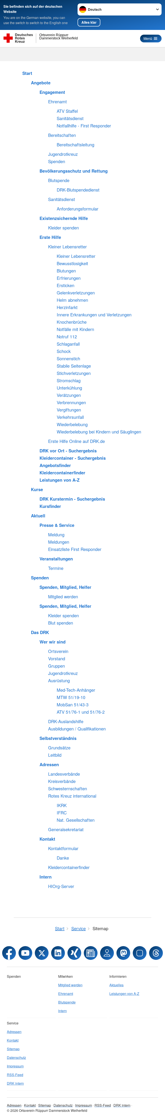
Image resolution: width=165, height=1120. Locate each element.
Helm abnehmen (72, 300)
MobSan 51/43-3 (73, 704)
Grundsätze (59, 747)
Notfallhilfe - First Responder (84, 125)
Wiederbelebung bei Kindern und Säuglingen (99, 431)
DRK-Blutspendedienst (78, 189)
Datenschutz (16, 1057)
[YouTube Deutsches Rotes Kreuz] (25, 953)
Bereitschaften (62, 135)
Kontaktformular (63, 848)
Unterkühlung (69, 387)
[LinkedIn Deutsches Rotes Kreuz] (58, 953)
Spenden (56, 161)
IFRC (62, 812)
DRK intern (15, 1083)
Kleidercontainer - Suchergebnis (73, 458)
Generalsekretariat (66, 829)
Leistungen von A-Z (59, 480)
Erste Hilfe (50, 237)
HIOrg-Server (61, 886)
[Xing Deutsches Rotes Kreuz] (74, 953)
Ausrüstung (59, 680)
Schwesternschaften (67, 788)
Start (27, 73)
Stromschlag (69, 380)
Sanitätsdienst (70, 118)
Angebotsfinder (55, 465)
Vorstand (56, 658)
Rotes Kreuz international (72, 795)
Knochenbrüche (72, 322)
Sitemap (13, 1048)
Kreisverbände (62, 781)
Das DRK (40, 632)
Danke (63, 857)
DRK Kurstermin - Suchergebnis (72, 498)
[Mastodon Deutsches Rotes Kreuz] (123, 953)
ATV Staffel (67, 111)
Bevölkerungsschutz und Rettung (74, 170)
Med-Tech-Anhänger (76, 690)
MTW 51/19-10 (71, 697)
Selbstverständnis (58, 738)
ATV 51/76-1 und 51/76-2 (81, 712)
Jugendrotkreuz (63, 154)
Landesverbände (64, 774)
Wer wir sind (53, 641)
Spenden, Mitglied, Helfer (65, 587)
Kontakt (47, 839)
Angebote (40, 82)
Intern (46, 876)
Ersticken (65, 285)
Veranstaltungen (56, 558)
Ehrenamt (57, 101)
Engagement (52, 92)
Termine (55, 568)
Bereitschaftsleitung (75, 144)
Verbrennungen (71, 402)
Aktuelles (116, 984)
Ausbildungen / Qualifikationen (77, 728)
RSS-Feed (15, 1074)
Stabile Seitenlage (74, 365)
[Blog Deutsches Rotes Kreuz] (91, 953)
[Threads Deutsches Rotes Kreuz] (156, 953)
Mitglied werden (63, 596)
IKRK (62, 805)
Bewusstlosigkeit (72, 263)
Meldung (56, 534)
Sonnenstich (68, 358)
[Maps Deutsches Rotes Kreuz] (107, 953)
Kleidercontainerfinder (62, 472)
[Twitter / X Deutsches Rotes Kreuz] (42, 953)
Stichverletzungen (74, 373)
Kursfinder (50, 506)
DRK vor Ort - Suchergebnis (68, 450)
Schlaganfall (68, 344)
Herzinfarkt (67, 307)
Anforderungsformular (77, 208)
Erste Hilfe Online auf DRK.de (76, 441)
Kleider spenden (63, 227)
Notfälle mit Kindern (75, 329)
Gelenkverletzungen (76, 292)
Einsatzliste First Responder (74, 549)
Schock (64, 351)
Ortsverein (58, 651)
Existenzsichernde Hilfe (64, 218)
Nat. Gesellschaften (76, 820)
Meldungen (58, 542)
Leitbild (54, 755)
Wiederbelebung (72, 424)
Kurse (37, 489)
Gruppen (56, 665)
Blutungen (66, 270)
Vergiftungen (69, 409)
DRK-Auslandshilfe (65, 721)
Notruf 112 (67, 336)
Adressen (49, 764)
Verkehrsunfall (70, 417)
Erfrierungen (69, 278)
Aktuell (38, 515)
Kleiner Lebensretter (67, 246)
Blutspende (58, 180)
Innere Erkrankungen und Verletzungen (94, 314)
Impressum (15, 1066)
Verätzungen (69, 395)
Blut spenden (60, 622)
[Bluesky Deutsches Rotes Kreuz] (140, 953)
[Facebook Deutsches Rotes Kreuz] (9, 953)
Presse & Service (57, 525)
